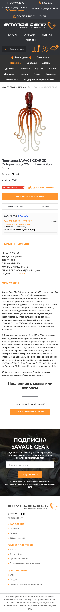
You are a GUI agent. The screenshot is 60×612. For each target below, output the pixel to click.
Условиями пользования (36, 484)
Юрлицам (29, 35)
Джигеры (9, 74)
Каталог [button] (13, 35)
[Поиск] (5, 49)
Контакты (30, 40)
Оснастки (25, 68)
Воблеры (32, 63)
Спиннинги (43, 57)
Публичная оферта (19, 559)
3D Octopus (19, 274)
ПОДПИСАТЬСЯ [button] (30, 475)
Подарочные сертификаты (39, 79)
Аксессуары (12, 79)
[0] (53, 49)
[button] (15, 10)
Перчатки (50, 74)
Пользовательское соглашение (25, 563)
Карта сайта (16, 554)
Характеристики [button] (15, 206)
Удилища (9, 68)
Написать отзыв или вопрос (30, 412)
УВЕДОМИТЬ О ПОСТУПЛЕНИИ (30, 196)
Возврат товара (17, 538)
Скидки (13, 580)
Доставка (14, 529)
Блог (12, 575)
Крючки (24, 74)
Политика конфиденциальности (26, 584)
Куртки (39, 68)
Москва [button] (23, 216)
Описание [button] (44, 206)
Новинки (46, 35)
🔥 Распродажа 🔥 (21, 57)
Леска (37, 74)
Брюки (52, 68)
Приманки (15, 63)
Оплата (13, 533)
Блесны (46, 63)
